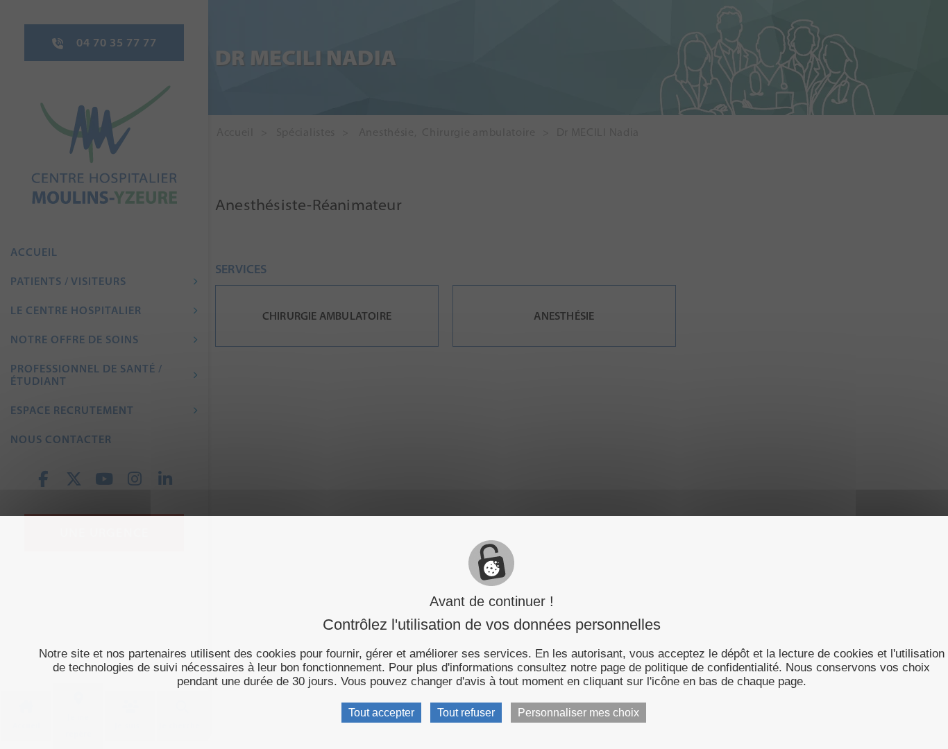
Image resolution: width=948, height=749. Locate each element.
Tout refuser (466, 712)
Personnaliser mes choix (578, 712)
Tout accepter (381, 712)
